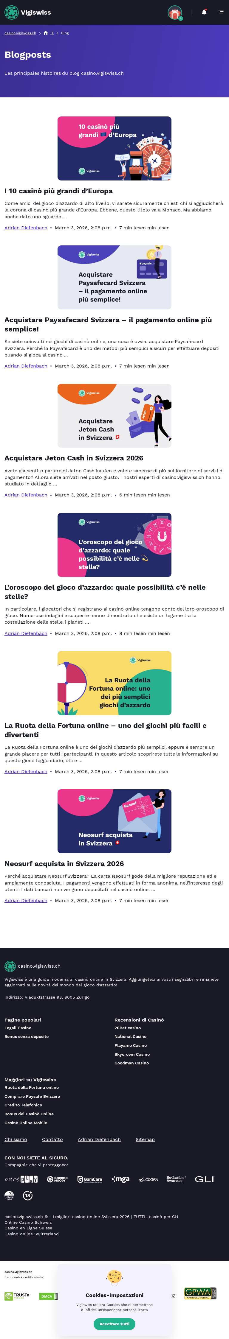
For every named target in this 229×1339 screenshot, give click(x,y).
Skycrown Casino (132, 1054)
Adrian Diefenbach (25, 228)
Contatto (52, 1139)
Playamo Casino (130, 1045)
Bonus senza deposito (26, 1036)
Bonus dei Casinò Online (29, 1113)
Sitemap (145, 1139)
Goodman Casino (131, 1063)
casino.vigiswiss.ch (39, 966)
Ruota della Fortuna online (31, 1087)
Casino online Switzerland (31, 1233)
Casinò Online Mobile (25, 1122)
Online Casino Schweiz (28, 1222)
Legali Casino (17, 1027)
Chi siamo (15, 1139)
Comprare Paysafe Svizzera (32, 1096)
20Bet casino (127, 1027)
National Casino (130, 1036)
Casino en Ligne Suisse (28, 1228)
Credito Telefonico (23, 1105)
